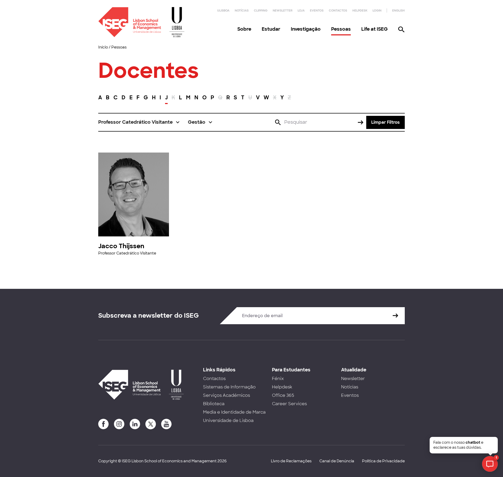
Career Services (289, 403)
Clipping (260, 10)
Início (103, 47)
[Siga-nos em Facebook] (103, 424)
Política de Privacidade (383, 461)
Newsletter (282, 10)
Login (377, 10)
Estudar (271, 29)
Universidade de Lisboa (228, 420)
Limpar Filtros (385, 122)
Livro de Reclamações (291, 461)
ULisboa (223, 10)
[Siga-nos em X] (150, 424)
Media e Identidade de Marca (234, 412)
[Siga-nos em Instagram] (119, 424)
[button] (139, 122)
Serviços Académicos (226, 395)
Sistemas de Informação (229, 387)
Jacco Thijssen (121, 246)
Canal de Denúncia (336, 461)
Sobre (244, 29)
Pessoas (341, 29)
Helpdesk (359, 10)
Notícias (242, 10)
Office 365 (283, 395)
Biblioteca (214, 403)
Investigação (306, 29)
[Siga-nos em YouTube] (166, 424)
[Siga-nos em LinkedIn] (135, 424)
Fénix (278, 378)
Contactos (338, 10)
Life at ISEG (374, 29)
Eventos (317, 10)
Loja (301, 10)
